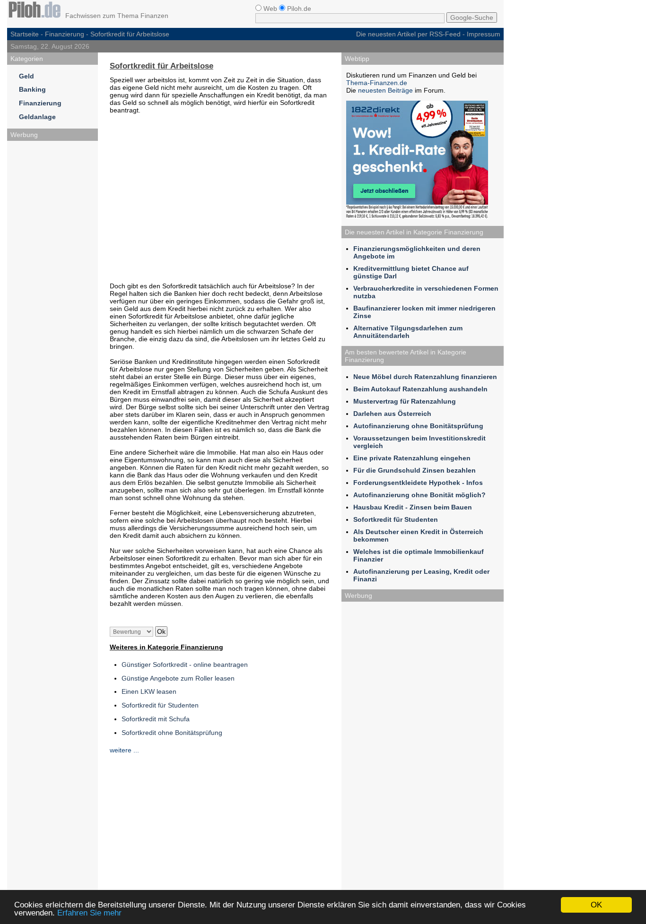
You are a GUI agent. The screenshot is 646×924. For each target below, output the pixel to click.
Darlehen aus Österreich (392, 413)
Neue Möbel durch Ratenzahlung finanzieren (425, 376)
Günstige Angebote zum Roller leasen (178, 678)
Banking (32, 89)
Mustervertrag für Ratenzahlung (404, 401)
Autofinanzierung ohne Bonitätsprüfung (418, 426)
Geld (26, 76)
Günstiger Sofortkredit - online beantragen (185, 664)
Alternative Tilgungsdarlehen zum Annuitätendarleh (408, 331)
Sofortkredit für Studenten (160, 705)
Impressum (483, 34)
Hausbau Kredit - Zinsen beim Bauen (412, 507)
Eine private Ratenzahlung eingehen (412, 458)
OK (596, 904)
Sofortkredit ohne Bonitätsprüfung (172, 732)
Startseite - (27, 34)
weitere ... (124, 750)
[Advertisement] (52, 287)
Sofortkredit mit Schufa (156, 719)
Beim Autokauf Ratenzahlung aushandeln (420, 389)
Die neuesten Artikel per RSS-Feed (408, 34)
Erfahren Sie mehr (89, 912)
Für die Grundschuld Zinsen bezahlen (414, 470)
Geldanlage (37, 117)
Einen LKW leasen (149, 691)
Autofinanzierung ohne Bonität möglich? (419, 495)
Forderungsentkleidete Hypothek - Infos (418, 482)
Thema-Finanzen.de (376, 82)
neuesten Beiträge (385, 90)
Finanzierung (64, 34)
